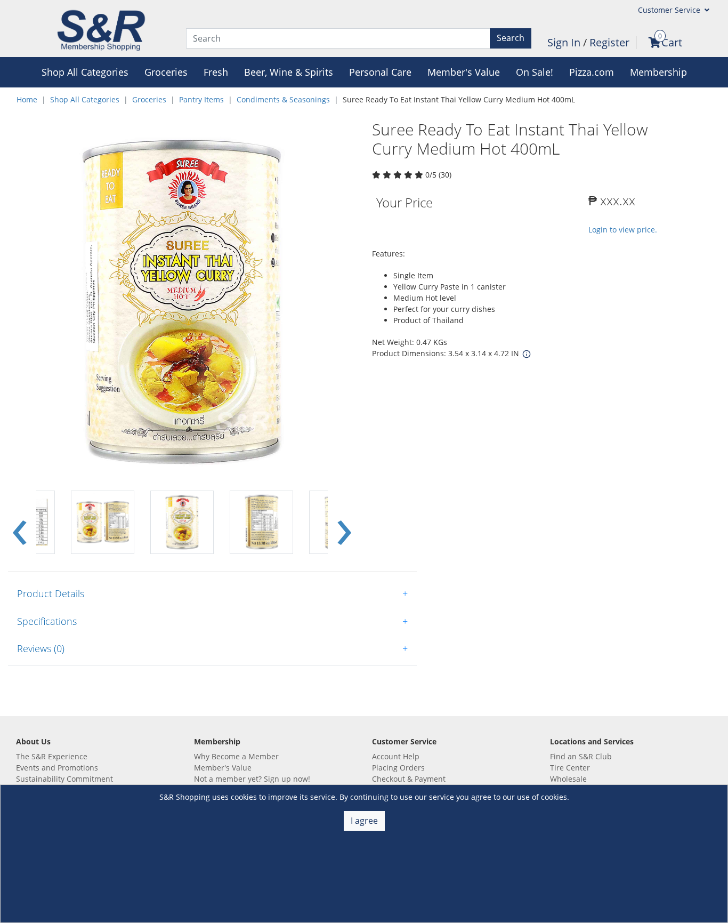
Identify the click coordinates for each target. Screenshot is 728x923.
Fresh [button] (216, 72)
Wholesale (568, 779)
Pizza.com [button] (591, 72)
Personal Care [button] (380, 72)
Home (27, 99)
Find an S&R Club (581, 756)
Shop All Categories (84, 99)
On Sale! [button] (534, 72)
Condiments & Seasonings (283, 99)
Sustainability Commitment (64, 779)
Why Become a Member (236, 756)
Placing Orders (398, 768)
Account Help (395, 756)
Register (609, 42)
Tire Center (570, 768)
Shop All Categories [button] (85, 72)
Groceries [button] (166, 72)
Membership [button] (658, 72)
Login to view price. (622, 229)
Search (510, 38)
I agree (364, 820)
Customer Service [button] (670, 10)
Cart (671, 42)
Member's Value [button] (463, 72)
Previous (20, 523)
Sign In (565, 42)
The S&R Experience (51, 756)
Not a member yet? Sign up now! (252, 779)
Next (344, 523)
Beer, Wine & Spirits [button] (288, 72)
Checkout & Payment (409, 779)
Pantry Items (201, 99)
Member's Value (223, 768)
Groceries (149, 99)
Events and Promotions (57, 768)
